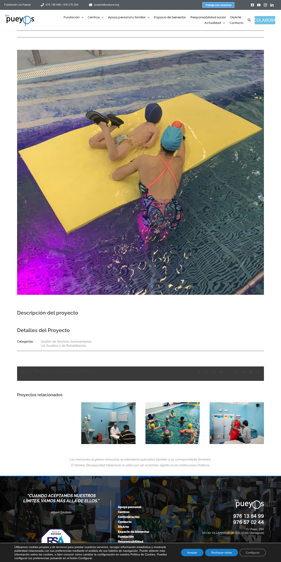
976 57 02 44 (248, 522)
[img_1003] (108, 423)
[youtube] (258, 5)
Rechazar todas (221, 552)
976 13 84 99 (248, 516)
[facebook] (252, 5)
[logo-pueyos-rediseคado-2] (19, 15)
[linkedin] (272, 5)
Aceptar (192, 552)
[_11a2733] (237, 423)
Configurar (253, 552)
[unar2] (172, 423)
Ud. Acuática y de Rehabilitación (63, 345)
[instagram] (265, 5)
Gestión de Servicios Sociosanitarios (66, 341)
